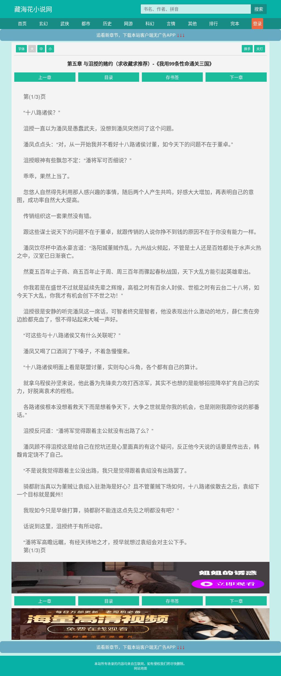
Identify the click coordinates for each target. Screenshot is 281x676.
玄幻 (43, 23)
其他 (192, 23)
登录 (257, 23)
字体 (21, 48)
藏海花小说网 (33, 8)
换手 (247, 48)
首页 (22, 23)
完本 (235, 23)
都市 (86, 23)
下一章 (236, 77)
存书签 (172, 77)
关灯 (259, 48)
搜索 (258, 9)
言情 (171, 23)
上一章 (44, 77)
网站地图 (140, 668)
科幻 (149, 23)
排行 (213, 23)
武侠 (64, 23)
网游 (128, 23)
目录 (108, 77)
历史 (107, 23)
